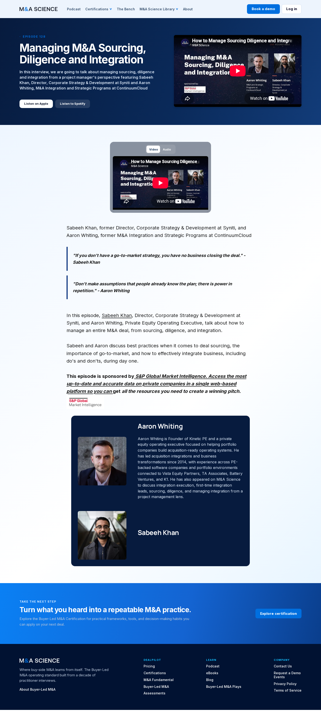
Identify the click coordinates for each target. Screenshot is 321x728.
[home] (39, 9)
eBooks (212, 673)
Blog (209, 680)
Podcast (212, 666)
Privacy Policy (285, 684)
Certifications (155, 673)
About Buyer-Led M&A (37, 689)
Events (279, 677)
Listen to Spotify (72, 103)
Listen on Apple (36, 103)
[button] (98, 9)
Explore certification (278, 613)
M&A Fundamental (159, 680)
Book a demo (263, 9)
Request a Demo (287, 673)
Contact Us (283, 666)
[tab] (153, 149)
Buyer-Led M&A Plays (223, 687)
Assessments (154, 693)
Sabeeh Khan (117, 315)
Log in (291, 9)
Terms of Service (287, 690)
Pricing (149, 666)
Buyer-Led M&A (156, 687)
